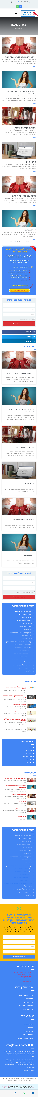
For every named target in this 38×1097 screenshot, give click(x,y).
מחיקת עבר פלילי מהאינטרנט (18, 809)
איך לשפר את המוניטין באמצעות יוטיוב (15, 778)
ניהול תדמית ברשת (28, 1031)
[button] (15, 13)
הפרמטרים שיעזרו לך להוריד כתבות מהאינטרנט (16, 786)
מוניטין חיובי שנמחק (27, 639)
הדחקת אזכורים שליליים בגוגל (26, 995)
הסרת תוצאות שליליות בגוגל (24, 621)
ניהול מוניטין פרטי (27, 624)
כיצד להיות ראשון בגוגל (26, 651)
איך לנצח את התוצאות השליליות (23, 612)
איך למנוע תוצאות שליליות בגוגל (23, 648)
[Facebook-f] (20, 6)
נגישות (5, 1087)
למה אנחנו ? (29, 759)
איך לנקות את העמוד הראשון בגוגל (23, 645)
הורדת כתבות (22, 816)
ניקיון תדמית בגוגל (20, 712)
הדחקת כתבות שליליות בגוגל (26, 1006)
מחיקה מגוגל (28, 753)
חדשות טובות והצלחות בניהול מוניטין (22, 665)
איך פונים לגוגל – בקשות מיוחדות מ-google (16, 688)
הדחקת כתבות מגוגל (28, 1002)
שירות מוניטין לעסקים (28, 1034)
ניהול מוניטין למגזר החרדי (18, 795)
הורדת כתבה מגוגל (27, 636)
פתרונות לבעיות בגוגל (26, 657)
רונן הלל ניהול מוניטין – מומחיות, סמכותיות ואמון (19, 642)
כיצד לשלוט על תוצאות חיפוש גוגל (23, 654)
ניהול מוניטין (29, 671)
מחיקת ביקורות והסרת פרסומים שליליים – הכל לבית (14, 720)
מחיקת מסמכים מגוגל (27, 1009)
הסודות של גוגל (28, 630)
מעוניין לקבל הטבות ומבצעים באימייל (25, 592)
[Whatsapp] (17, 6)
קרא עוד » (33, 67)
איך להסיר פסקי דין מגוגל (25, 627)
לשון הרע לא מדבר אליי (19, 705)
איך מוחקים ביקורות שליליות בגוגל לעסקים (21, 633)
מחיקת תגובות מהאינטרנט (18, 728)
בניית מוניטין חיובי (29, 998)
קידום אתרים (22, 802)
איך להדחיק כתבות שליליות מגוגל (25, 1038)
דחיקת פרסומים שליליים (25, 668)
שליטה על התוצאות (27, 756)
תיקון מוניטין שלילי (27, 618)
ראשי (22, 29)
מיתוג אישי (30, 1027)
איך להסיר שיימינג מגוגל (25, 615)
